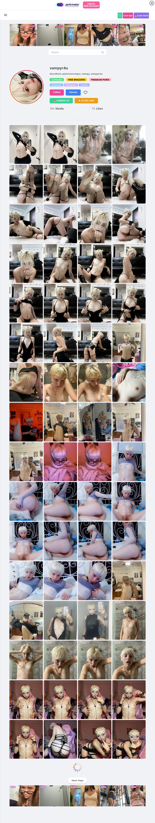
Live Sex (128, 15)
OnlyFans (56, 84)
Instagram (71, 84)
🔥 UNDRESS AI (61, 100)
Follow (56, 92)
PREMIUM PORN (100, 79)
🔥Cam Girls (141, 15)
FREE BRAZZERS (76, 79)
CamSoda (56, 79)
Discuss (73, 92)
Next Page (77, 780)
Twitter (84, 84)
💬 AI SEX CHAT (86, 100)
